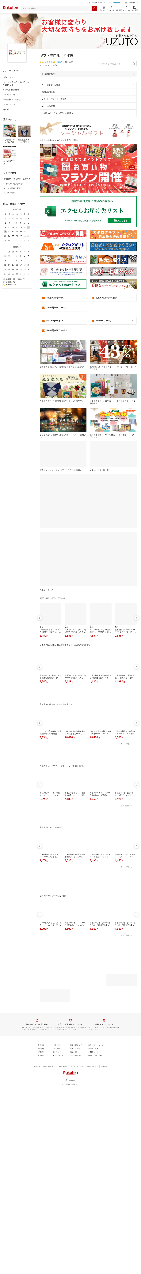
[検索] (94, 15)
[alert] (88, 81)
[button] (131, 9)
